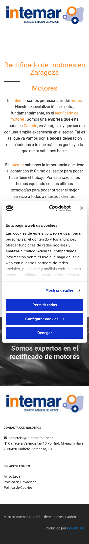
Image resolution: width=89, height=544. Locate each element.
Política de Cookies (18, 487)
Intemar (19, 100)
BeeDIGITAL (76, 528)
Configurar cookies (41, 319)
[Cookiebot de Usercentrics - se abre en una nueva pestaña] (52, 208)
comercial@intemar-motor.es (31, 438)
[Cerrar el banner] (81, 208)
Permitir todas (44, 305)
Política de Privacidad (20, 482)
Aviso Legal (12, 476)
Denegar (44, 333)
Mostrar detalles (59, 290)
